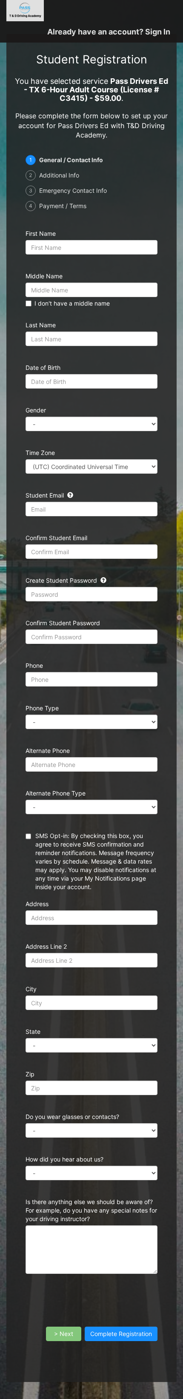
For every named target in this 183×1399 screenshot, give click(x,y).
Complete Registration (121, 1333)
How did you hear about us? (69, 1159)
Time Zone (40, 452)
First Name (41, 233)
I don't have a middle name (72, 303)
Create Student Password (62, 580)
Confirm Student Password (63, 623)
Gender (36, 410)
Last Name (41, 325)
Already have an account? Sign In (108, 31)
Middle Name (44, 276)
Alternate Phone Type (56, 793)
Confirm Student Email (56, 537)
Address (37, 903)
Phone (34, 665)
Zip (30, 1074)
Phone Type (42, 708)
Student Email (46, 495)
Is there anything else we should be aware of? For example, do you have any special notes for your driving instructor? (91, 1210)
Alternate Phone (48, 750)
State (33, 1031)
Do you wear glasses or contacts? (72, 1116)
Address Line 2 (46, 946)
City (31, 989)
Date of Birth (43, 367)
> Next (63, 1333)
